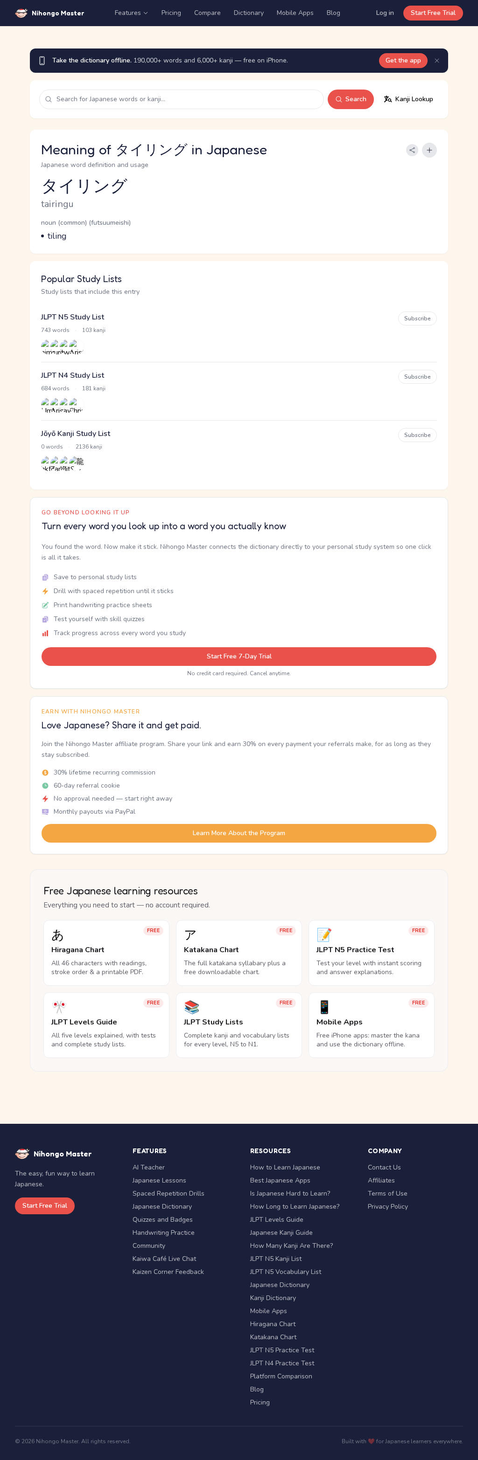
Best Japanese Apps (280, 1180)
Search (355, 99)
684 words (55, 388)
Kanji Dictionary (273, 1298)
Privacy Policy (388, 1206)
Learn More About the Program (239, 833)
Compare (207, 12)
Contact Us (384, 1167)
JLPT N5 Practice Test (282, 1350)
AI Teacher (149, 1167)
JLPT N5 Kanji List (276, 1258)
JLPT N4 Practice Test (282, 1363)
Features (128, 12)
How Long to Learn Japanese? (294, 1206)
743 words (55, 330)
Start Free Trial (433, 12)
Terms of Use (388, 1193)
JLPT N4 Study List (72, 375)
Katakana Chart (273, 1337)
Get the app (403, 60)
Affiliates (381, 1180)
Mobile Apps (295, 12)
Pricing (171, 12)
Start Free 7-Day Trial (239, 656)
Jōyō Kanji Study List (75, 434)
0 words (52, 446)
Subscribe (417, 318)
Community (149, 1245)
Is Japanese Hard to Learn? (290, 1193)
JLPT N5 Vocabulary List (285, 1271)
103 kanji (93, 330)
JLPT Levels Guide (276, 1219)
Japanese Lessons (159, 1180)
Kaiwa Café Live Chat (164, 1258)
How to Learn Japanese (285, 1167)
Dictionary (249, 12)
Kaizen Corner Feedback (168, 1271)
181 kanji (93, 388)
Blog (333, 12)
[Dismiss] (437, 60)
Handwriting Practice (164, 1232)
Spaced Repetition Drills (168, 1193)
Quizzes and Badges (163, 1219)
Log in (385, 12)
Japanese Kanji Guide (281, 1232)
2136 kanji (89, 446)
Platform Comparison (281, 1376)
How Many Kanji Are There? (291, 1245)
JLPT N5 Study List (72, 317)
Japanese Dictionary (162, 1206)
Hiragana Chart (272, 1324)
